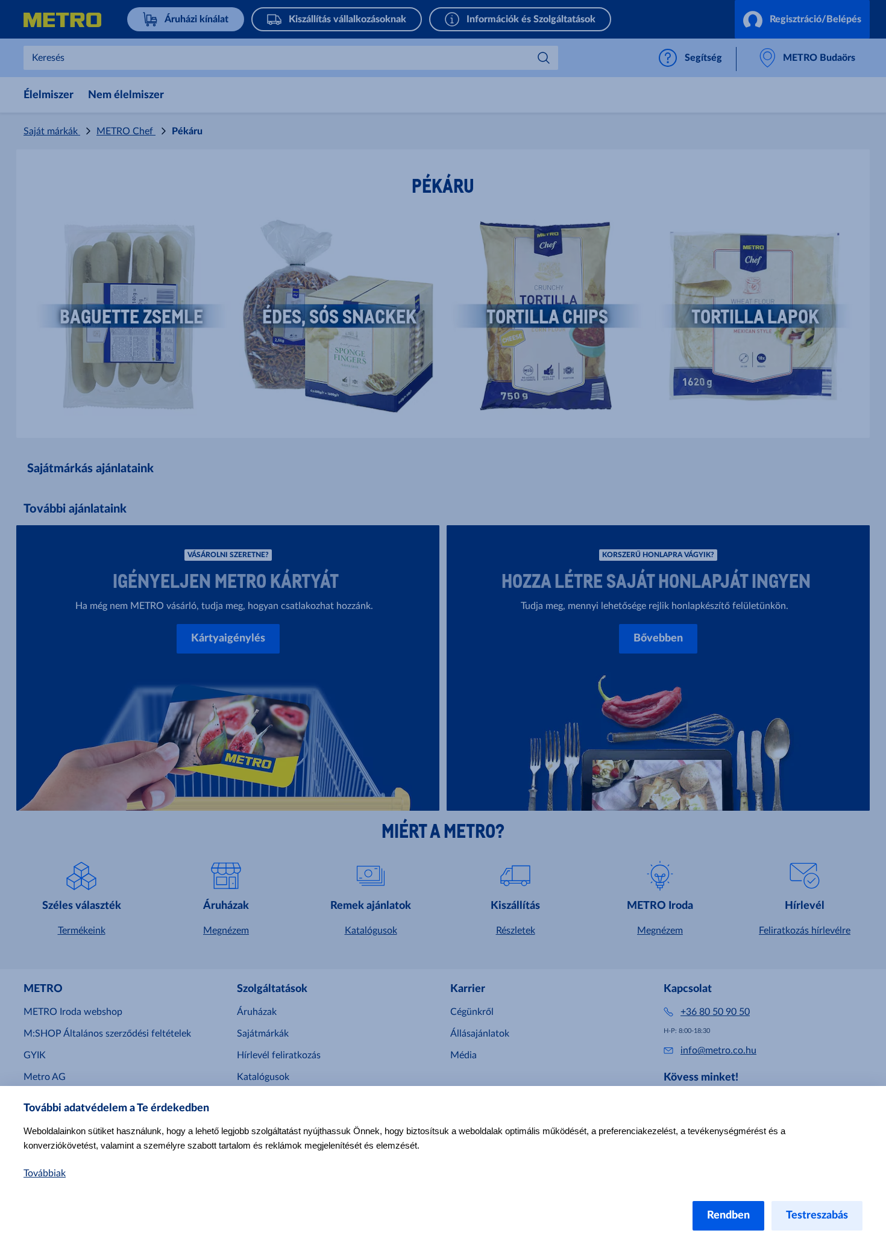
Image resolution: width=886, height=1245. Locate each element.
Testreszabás (817, 1215)
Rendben (728, 1215)
